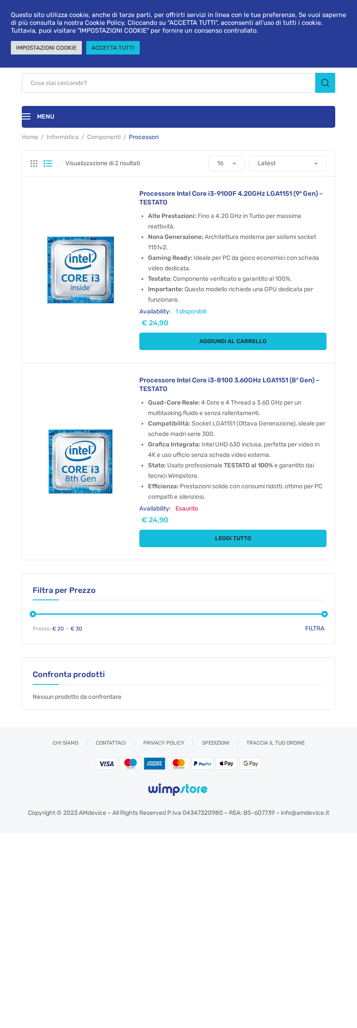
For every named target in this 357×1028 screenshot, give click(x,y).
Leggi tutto (233, 538)
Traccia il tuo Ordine (275, 743)
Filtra (314, 628)
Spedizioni (215, 743)
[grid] (33, 163)
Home (30, 137)
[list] (48, 163)
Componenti (104, 137)
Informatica (63, 137)
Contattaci (111, 743)
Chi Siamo (65, 743)
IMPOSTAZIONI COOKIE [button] (46, 47)
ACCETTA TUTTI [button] (113, 47)
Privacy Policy (164, 743)
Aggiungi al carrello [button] (232, 341)
